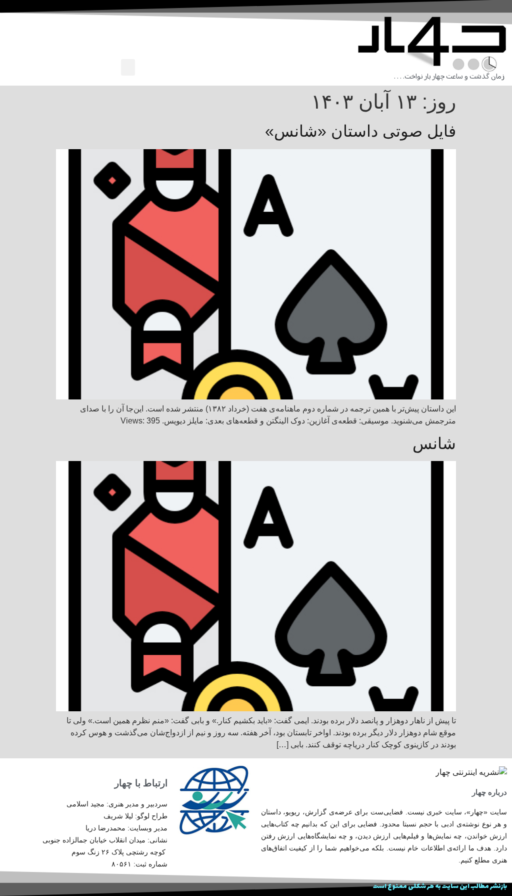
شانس (434, 443)
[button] (128, 67)
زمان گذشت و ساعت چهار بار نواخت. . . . (449, 77)
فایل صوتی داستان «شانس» (360, 131)
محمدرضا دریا (106, 828)
